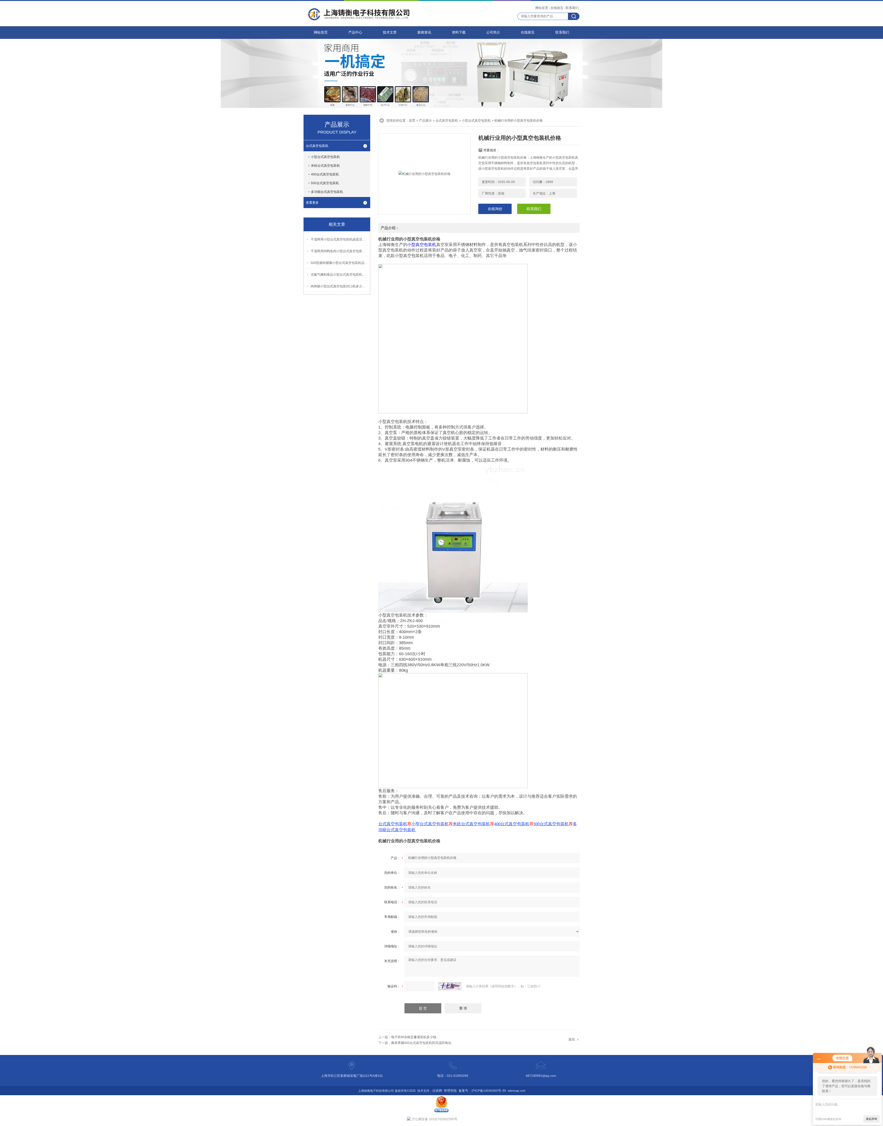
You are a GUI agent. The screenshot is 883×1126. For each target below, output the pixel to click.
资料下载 (459, 32)
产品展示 (425, 120)
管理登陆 (450, 1090)
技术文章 (390, 32)
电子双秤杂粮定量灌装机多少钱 (413, 1037)
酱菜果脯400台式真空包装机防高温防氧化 (421, 1043)
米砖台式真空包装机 (325, 165)
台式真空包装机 (317, 146)
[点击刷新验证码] (449, 986)
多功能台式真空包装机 (327, 192)
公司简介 (493, 32)
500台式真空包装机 (325, 183)
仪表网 (437, 1090)
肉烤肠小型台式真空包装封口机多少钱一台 (339, 286)
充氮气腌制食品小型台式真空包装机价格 (339, 274)
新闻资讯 (424, 32)
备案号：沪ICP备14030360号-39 (482, 1090)
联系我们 (572, 8)
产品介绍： (390, 228)
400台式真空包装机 (325, 174)
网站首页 (541, 8)
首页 (412, 120)
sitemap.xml (516, 1090)
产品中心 (355, 32)
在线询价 (495, 209)
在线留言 (556, 8)
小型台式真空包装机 (325, 157)
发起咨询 (871, 1118)
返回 (571, 1039)
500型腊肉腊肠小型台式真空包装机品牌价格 (339, 263)
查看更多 (312, 202)
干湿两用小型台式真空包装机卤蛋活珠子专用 (339, 239)
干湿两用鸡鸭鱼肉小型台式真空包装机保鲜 (339, 251)
